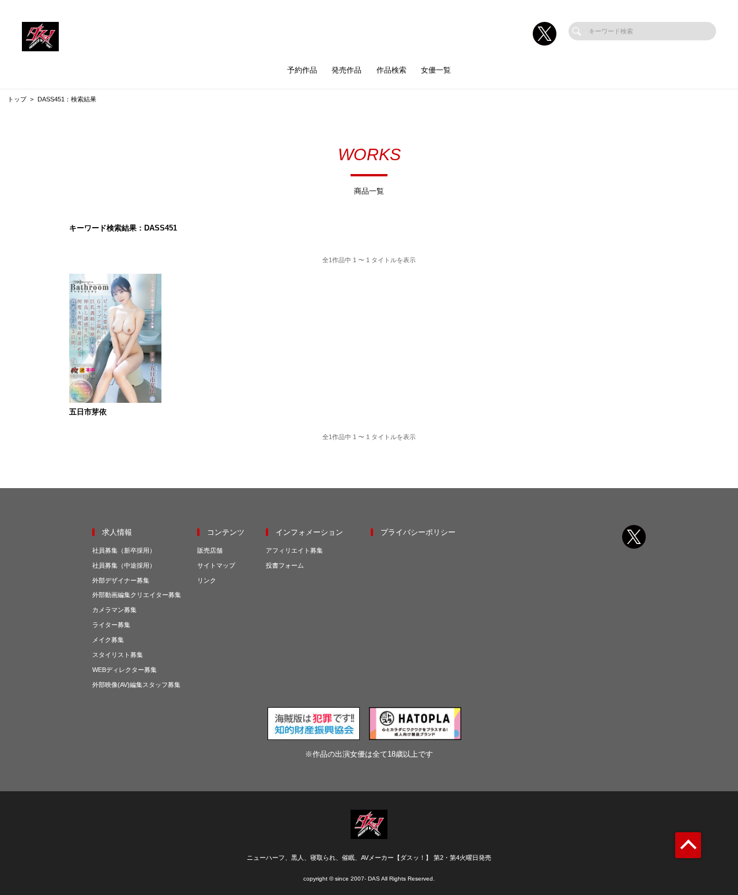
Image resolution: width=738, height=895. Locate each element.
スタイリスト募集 (117, 654)
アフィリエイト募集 (294, 550)
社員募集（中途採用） (124, 565)
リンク (206, 580)
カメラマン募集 (114, 609)
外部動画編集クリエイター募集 (136, 594)
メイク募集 (108, 639)
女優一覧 (436, 70)
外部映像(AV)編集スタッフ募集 (136, 684)
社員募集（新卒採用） (124, 550)
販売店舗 (210, 550)
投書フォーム (285, 565)
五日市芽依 (88, 412)
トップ (17, 99)
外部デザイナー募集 (120, 580)
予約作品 (302, 70)
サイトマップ (216, 565)
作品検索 (391, 70)
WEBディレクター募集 (124, 669)
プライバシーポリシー (418, 532)
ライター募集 (111, 624)
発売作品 (347, 70)
